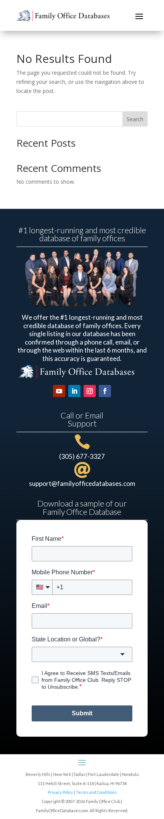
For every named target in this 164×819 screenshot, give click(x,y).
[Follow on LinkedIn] (74, 391)
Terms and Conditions (96, 792)
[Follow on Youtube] (59, 391)
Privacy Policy (60, 792)
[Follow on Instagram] (90, 391)
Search (135, 119)
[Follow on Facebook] (105, 391)
